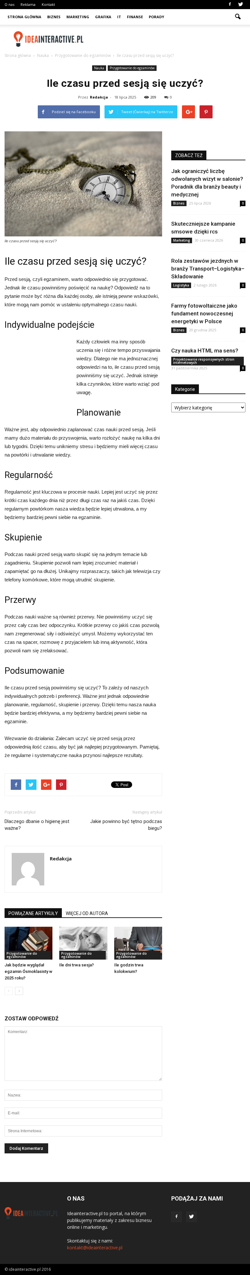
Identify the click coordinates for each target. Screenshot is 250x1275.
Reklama (28, 4)
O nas (9, 4)
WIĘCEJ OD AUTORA (87, 913)
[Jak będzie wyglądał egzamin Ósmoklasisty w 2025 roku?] (28, 943)
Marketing (77, 16)
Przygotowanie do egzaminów (132, 68)
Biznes (54, 16)
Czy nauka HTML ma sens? (204, 350)
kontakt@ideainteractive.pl (94, 1247)
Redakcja (99, 97)
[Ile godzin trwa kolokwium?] (138, 943)
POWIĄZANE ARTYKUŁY (33, 913)
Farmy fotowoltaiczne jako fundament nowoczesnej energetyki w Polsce (204, 313)
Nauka (99, 68)
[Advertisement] (169, 39)
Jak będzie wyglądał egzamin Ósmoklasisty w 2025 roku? (28, 971)
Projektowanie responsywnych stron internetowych (203, 361)
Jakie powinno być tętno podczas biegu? (126, 824)
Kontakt (48, 4)
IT (119, 16)
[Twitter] (240, 4)
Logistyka (181, 285)
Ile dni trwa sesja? (76, 965)
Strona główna (24, 16)
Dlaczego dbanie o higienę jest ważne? (37, 824)
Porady (156, 16)
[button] (237, 17)
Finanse (135, 16)
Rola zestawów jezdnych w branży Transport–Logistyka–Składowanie (207, 269)
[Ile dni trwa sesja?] (83, 943)
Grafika (103, 16)
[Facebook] (230, 4)
